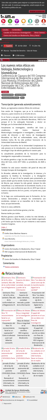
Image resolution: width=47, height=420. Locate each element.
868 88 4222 (6, 397)
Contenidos (16, 30)
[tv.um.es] (8, 16)
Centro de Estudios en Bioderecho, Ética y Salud (21, 35)
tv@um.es (18, 397)
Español (9, 46)
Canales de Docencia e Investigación (17, 33)
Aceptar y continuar (37, 11)
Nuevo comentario (12, 267)
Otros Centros (39, 33)
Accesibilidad (33, 400)
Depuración (7, 403)
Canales (5, 30)
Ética (22, 97)
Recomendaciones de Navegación (13, 400)
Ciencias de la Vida (7, 95)
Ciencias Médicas (20, 95)
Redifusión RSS (30, 397)
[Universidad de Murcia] (39, 16)
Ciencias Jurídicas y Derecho (10, 97)
